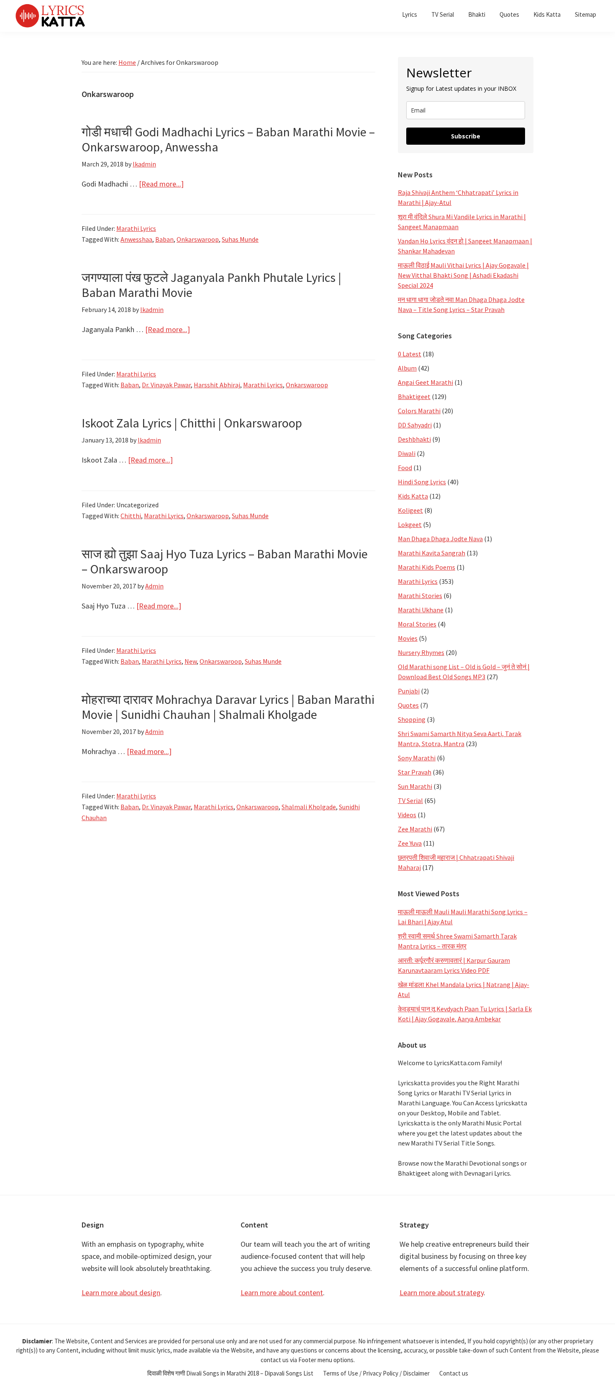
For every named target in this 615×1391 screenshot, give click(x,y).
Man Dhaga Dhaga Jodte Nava (440, 538)
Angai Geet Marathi (425, 382)
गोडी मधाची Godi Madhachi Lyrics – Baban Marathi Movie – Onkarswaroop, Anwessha (228, 139)
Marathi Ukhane (420, 610)
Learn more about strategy (442, 1292)
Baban (164, 239)
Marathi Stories (420, 595)
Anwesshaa (136, 239)
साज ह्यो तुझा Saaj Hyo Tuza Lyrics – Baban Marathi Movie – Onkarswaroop (225, 561)
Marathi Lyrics (136, 228)
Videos (407, 815)
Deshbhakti (414, 439)
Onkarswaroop (198, 239)
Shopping (411, 719)
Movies (408, 638)
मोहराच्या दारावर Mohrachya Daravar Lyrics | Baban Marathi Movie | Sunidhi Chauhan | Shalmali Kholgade (228, 706)
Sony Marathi (417, 758)
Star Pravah (414, 772)
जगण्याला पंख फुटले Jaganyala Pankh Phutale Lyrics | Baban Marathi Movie (211, 284)
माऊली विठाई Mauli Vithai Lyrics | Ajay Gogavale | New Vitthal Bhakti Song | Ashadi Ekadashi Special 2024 (463, 275)
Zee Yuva (410, 843)
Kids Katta (413, 496)
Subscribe (465, 136)
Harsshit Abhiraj (217, 385)
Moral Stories (417, 624)
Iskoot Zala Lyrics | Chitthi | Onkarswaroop (192, 423)
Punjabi (409, 691)
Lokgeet (410, 524)
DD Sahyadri (415, 425)
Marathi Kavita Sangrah (431, 553)
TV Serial (410, 800)
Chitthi (130, 515)
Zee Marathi (415, 829)
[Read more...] (161, 184)
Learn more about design (121, 1292)
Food (405, 467)
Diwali (406, 453)
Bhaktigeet (414, 396)
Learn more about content (282, 1292)
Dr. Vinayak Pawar (166, 385)
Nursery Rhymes (421, 652)
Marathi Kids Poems (426, 567)
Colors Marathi (419, 411)
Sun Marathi (415, 786)
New (190, 661)
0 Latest (409, 354)
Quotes (408, 705)
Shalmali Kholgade (309, 807)
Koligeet (410, 510)
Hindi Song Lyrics (422, 482)
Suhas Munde (240, 239)
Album (407, 368)
